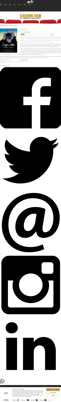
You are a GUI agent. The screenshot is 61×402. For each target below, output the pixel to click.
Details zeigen (50, 400)
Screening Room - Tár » (26, 61)
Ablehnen (53, 395)
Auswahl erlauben (53, 392)
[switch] (27, 400)
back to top (2, 62)
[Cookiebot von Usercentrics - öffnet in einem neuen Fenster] (6, 400)
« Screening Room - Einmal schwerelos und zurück (14, 61)
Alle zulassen (53, 389)
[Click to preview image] (8, 40)
